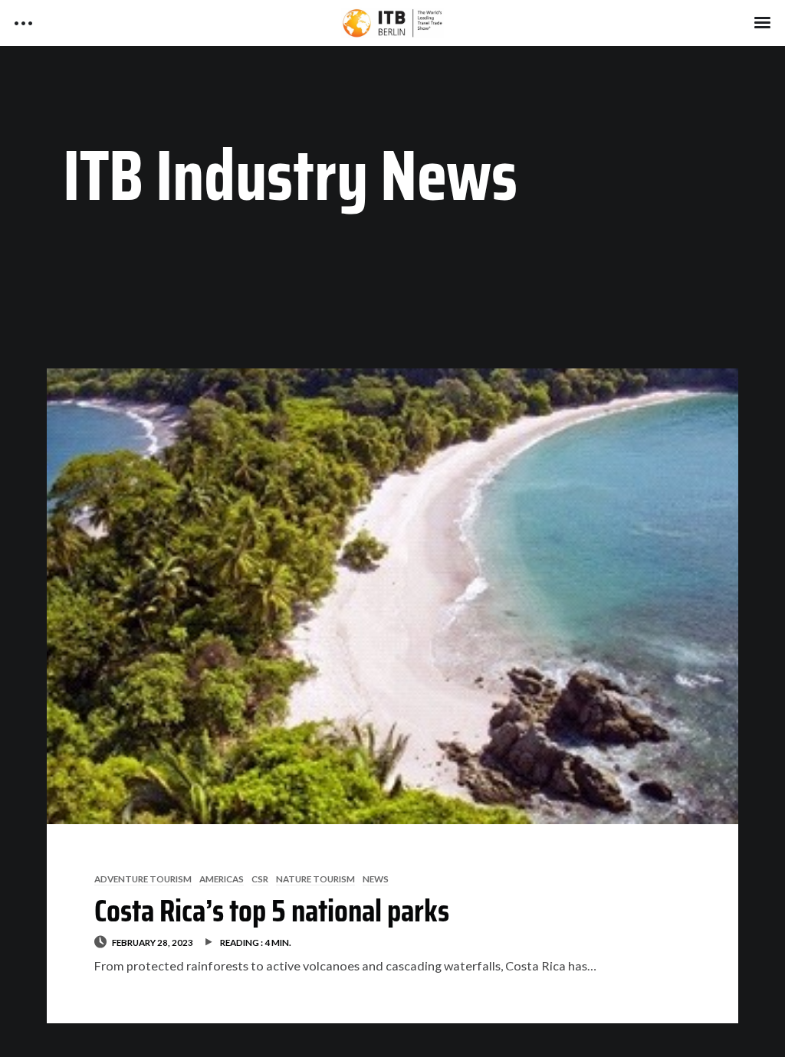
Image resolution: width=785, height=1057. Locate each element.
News (376, 878)
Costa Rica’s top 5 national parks (271, 910)
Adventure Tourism (143, 878)
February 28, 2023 (152, 942)
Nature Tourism (315, 878)
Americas (221, 878)
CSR (259, 878)
